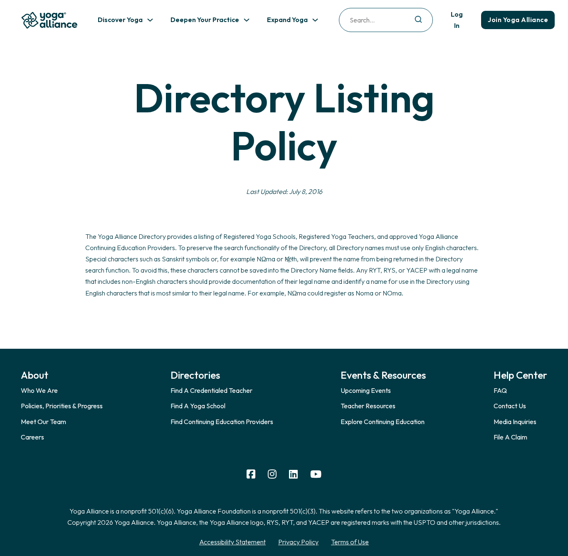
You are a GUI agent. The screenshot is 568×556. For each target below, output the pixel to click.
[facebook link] (251, 474)
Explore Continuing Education (383, 421)
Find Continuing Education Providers (221, 421)
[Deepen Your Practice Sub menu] (246, 20)
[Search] (418, 20)
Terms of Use (350, 542)
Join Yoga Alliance (518, 19)
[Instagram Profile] (272, 474)
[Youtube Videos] (316, 474)
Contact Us (510, 406)
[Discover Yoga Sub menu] (150, 20)
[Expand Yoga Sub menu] (315, 20)
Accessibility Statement (232, 542)
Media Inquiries (515, 421)
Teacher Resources (368, 406)
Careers (32, 437)
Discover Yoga (120, 19)
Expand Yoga (287, 19)
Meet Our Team (43, 421)
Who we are (39, 390)
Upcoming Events (366, 390)
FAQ (500, 390)
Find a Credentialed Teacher (211, 390)
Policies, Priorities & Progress (62, 406)
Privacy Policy (298, 542)
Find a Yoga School (197, 406)
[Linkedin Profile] (293, 474)
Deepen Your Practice (204, 19)
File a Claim (510, 437)
